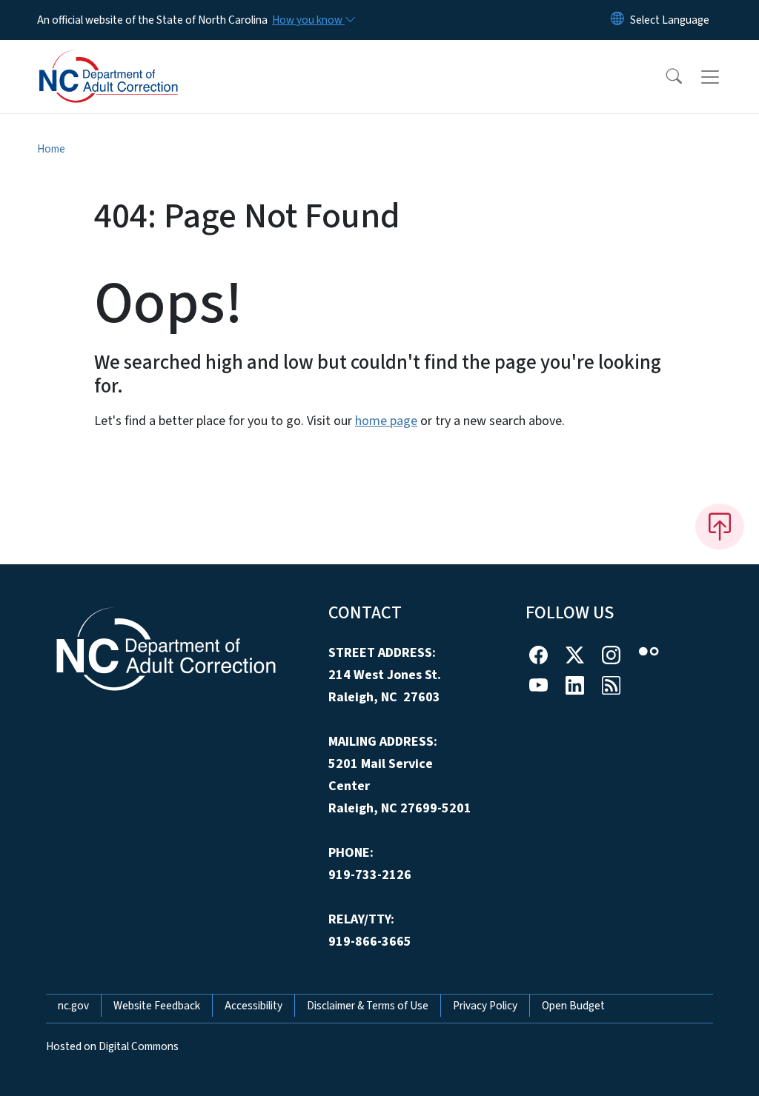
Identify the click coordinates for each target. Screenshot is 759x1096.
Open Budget (573, 1006)
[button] (664, 77)
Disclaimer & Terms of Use (367, 1006)
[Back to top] (719, 526)
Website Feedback (156, 1006)
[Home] (129, 60)
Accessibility (253, 1006)
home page (386, 421)
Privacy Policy (485, 1006)
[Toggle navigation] (724, 77)
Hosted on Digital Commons (112, 1046)
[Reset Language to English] (617, 20)
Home (51, 149)
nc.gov (73, 1006)
